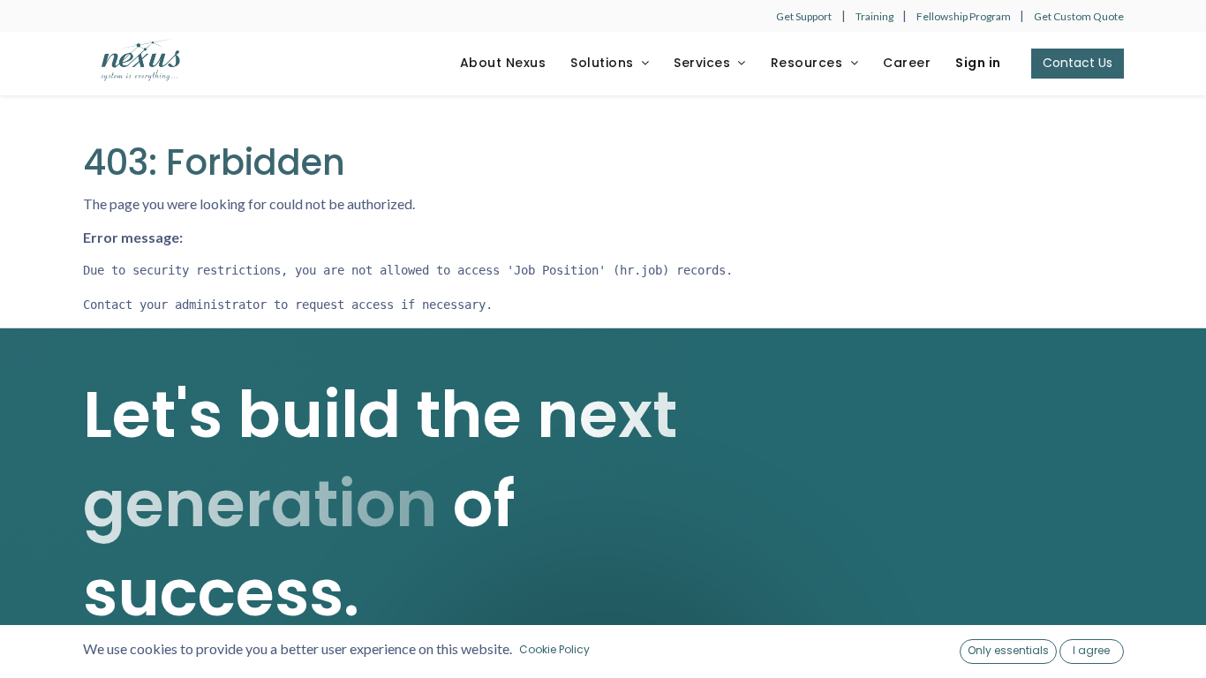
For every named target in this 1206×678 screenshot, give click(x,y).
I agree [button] (1091, 650)
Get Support (804, 16)
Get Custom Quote (1079, 16)
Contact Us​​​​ (1077, 63)
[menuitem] (503, 63)
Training (875, 16)
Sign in (978, 63)
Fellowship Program (964, 16)
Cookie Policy (554, 649)
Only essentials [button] (1008, 650)
